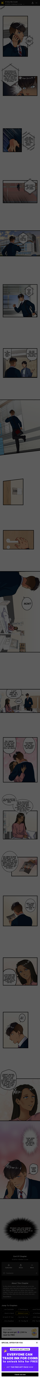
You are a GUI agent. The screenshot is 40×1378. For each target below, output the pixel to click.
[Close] (36, 1342)
